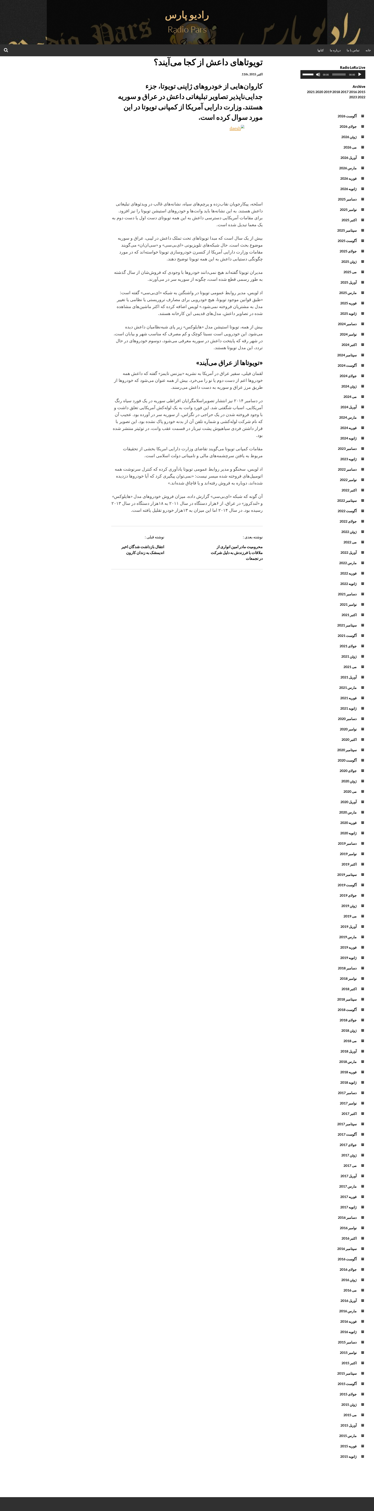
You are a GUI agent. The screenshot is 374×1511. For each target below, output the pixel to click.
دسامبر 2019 (347, 843)
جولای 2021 (348, 646)
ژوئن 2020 (349, 781)
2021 (311, 92)
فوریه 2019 (348, 947)
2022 (361, 97)
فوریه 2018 (348, 1072)
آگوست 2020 (347, 760)
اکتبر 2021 (349, 615)
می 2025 (350, 272)
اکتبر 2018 (349, 989)
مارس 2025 (348, 293)
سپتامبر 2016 (347, 1248)
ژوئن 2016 (349, 1280)
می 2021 (350, 667)
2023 (353, 97)
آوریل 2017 (348, 1176)
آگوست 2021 (347, 635)
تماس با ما (353, 50)
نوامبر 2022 (348, 480)
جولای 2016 (348, 1269)
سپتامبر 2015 (347, 1373)
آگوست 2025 (347, 241)
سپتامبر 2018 (347, 999)
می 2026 (350, 147)
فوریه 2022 (348, 573)
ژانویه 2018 (348, 1082)
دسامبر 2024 (347, 324)
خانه (368, 50)
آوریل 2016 (348, 1300)
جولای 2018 (348, 1020)
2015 (361, 92)
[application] (332, 74)
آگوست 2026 (347, 116)
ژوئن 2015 (349, 1404)
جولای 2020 (348, 770)
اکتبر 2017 (349, 1113)
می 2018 (350, 1041)
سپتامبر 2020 (347, 750)
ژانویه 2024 (348, 438)
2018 (336, 92)
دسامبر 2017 (347, 1093)
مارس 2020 (348, 812)
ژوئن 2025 (349, 261)
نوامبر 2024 (348, 334)
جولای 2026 (348, 126)
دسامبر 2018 (347, 968)
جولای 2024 (348, 376)
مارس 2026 (348, 168)
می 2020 (350, 791)
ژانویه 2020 (348, 833)
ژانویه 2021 (348, 708)
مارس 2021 (348, 687)
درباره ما (335, 50)
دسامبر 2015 (347, 1342)
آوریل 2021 (348, 677)
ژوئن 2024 (349, 386)
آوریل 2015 (348, 1425)
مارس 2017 (348, 1186)
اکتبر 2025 (349, 220)
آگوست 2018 (347, 1009)
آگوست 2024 (347, 365)
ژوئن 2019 (349, 906)
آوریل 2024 (348, 407)
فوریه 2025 (348, 303)
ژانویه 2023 (348, 459)
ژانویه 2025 (348, 313)
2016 (353, 92)
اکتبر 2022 (349, 490)
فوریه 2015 (348, 1446)
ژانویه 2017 (348, 1207)
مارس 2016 (348, 1311)
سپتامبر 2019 (347, 874)
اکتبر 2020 (349, 739)
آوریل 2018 (348, 1051)
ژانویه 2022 (348, 583)
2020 (319, 92)
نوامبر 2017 (348, 1103)
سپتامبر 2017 (347, 1124)
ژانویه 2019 (348, 958)
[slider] (309, 74)
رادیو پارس (187, 14)
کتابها (321, 50)
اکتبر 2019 (349, 864)
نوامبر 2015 (348, 1352)
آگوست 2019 (347, 885)
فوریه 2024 (348, 428)
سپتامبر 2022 (347, 500)
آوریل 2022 (348, 552)
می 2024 (350, 396)
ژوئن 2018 (349, 1030)
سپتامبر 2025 (347, 230)
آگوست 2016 (347, 1259)
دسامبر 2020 (347, 719)
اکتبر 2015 (349, 1363)
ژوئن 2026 (349, 137)
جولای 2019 (348, 895)
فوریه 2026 (348, 178)
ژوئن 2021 (349, 656)
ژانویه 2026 (348, 189)
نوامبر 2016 (348, 1228)
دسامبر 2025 (347, 199)
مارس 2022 (348, 563)
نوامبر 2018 (348, 978)
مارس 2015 (348, 1436)
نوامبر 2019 (348, 854)
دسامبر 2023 (347, 448)
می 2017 (350, 1165)
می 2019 (350, 916)
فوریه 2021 (348, 698)
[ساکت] (318, 74)
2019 (328, 92)
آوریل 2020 (348, 802)
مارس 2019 (348, 937)
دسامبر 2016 (347, 1217)
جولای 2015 (348, 1394)
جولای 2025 (348, 251)
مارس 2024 (348, 417)
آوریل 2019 (348, 926)
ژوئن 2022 (349, 531)
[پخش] (360, 74)
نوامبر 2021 (348, 604)
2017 (344, 92)
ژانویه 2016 (348, 1332)
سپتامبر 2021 (347, 625)
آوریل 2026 (348, 157)
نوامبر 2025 (348, 209)
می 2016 (350, 1290)
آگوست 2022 (347, 511)
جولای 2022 (348, 521)
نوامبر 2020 (348, 729)
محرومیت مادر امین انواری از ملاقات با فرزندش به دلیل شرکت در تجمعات (237, 552)
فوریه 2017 (348, 1197)
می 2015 (350, 1415)
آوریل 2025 (348, 282)
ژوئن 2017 (349, 1155)
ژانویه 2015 (348, 1456)
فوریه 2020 (348, 822)
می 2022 (350, 542)
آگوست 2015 (347, 1384)
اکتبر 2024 (349, 344)
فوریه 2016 (348, 1321)
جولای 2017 (348, 1145)
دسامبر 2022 (347, 469)
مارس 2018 (348, 1061)
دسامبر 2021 (347, 594)
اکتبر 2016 (349, 1238)
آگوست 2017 (347, 1134)
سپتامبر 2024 (347, 355)
